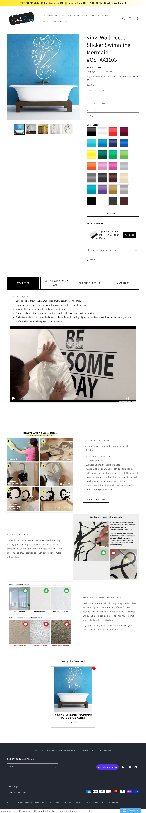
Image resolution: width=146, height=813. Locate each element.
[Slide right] (76, 129)
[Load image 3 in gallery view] (43, 129)
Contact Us (96, 750)
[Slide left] (10, 129)
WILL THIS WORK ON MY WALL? (56, 283)
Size (88, 97)
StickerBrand (18, 802)
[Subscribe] (55, 766)
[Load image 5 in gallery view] (67, 129)
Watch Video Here (96, 499)
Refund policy (55, 802)
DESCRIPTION (23, 283)
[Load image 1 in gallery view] (19, 129)
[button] (53, 16)
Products (39, 750)
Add (129, 235)
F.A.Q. (85, 750)
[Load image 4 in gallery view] (55, 129)
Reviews (107, 750)
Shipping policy (97, 802)
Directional (91, 110)
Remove (94, 668)
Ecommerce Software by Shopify (35, 802)
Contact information (113, 802)
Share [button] (92, 259)
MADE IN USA (123, 283)
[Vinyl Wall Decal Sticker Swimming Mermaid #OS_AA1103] (73, 689)
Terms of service (82, 802)
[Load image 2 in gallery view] (31, 129)
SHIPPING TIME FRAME (89, 283)
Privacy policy (68, 802)
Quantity (90, 85)
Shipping (90, 71)
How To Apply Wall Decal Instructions (63, 750)
